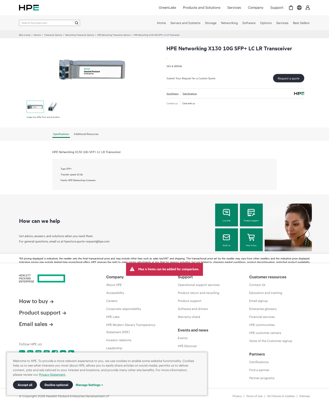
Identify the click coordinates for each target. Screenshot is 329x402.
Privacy (237, 396)
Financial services (262, 317)
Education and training (265, 293)
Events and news (193, 330)
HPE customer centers (265, 333)
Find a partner (259, 370)
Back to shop (24, 34)
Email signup (258, 301)
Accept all (25, 385)
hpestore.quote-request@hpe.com (86, 241)
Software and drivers (193, 309)
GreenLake (167, 7)
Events (183, 338)
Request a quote (288, 78)
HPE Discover (187, 346)
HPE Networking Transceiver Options (113, 34)
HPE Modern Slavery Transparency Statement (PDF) (130, 328)
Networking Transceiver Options (79, 34)
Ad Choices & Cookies (281, 396)
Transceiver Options (53, 34)
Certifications (259, 362)
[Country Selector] (299, 7)
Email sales (33, 324)
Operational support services (199, 285)
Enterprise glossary (263, 309)
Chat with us (188, 103)
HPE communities (262, 325)
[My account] (307, 7)
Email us (226, 245)
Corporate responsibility (123, 309)
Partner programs (262, 378)
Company (256, 7)
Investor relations (118, 340)
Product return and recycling (198, 293)
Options (37, 34)
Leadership (114, 348)
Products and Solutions (201, 7)
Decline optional (56, 385)
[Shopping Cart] (291, 7)
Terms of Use (254, 396)
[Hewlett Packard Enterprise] (29, 7)
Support (276, 7)
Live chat (227, 220)
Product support (251, 220)
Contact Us (257, 285)
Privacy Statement (52, 374)
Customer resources (267, 276)
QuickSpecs (173, 93)
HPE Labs (113, 317)
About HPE (114, 285)
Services (234, 7)
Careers (111, 301)
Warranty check (189, 317)
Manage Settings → (89, 385)
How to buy (251, 245)
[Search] (76, 23)
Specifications (190, 93)
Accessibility (115, 293)
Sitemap (304, 396)
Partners (257, 354)
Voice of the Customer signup (270, 341)
